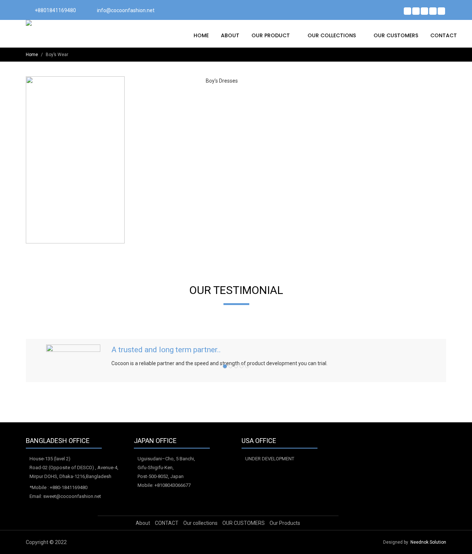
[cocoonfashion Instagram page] (441, 11)
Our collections (332, 35)
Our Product (271, 35)
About (230, 35)
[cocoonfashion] (57, 23)
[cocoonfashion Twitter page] (416, 11)
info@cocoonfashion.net (126, 10)
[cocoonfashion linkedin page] (433, 11)
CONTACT (443, 35)
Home (201, 35)
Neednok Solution (428, 542)
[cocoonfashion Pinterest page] (424, 11)
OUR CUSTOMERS (396, 35)
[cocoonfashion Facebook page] (407, 11)
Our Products (285, 523)
